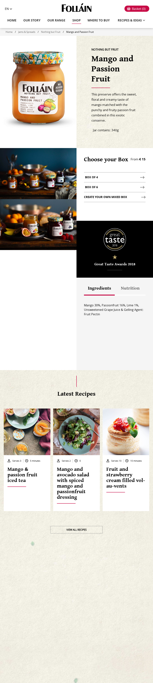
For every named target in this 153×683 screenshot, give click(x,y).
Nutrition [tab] (130, 288)
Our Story (31, 20)
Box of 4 (92, 178)
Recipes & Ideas (130, 20)
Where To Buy (99, 20)
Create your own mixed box (105, 197)
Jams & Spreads (26, 32)
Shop (76, 20)
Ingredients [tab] (99, 288)
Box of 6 (92, 188)
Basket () (139, 9)
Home (11, 20)
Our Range (56, 20)
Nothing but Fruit (50, 32)
